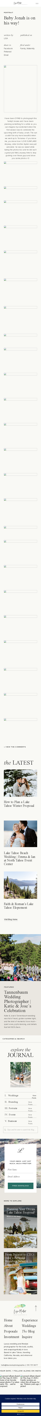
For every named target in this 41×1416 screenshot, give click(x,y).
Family (23, 48)
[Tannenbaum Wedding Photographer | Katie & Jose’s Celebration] (20, 957)
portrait (8, 13)
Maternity (31, 48)
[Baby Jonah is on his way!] (20, 1074)
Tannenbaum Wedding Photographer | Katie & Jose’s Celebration (17, 1001)
